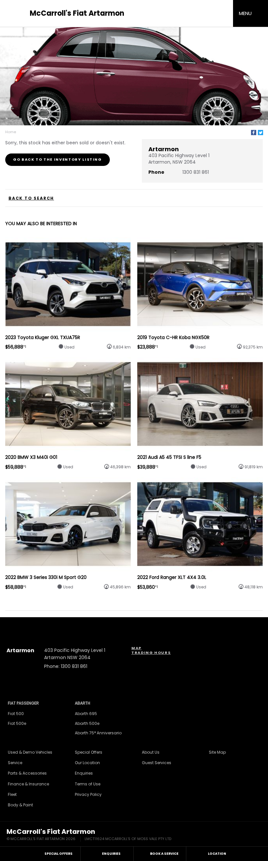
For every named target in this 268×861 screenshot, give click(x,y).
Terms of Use (87, 784)
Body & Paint (20, 805)
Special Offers (88, 752)
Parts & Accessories (27, 773)
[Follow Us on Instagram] (116, 624)
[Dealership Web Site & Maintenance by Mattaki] (249, 835)
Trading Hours (151, 652)
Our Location (87, 762)
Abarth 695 (86, 713)
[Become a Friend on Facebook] (152, 624)
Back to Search (31, 198)
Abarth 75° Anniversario (98, 733)
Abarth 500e (87, 723)
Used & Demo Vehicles (30, 752)
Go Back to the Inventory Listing (57, 159)
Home (10, 132)
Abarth (82, 703)
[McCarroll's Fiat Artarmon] (16, 13)
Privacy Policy (88, 794)
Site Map (217, 752)
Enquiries (84, 773)
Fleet (12, 794)
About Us (150, 752)
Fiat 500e (17, 723)
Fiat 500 (16, 713)
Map (136, 648)
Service (15, 762)
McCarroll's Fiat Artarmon (77, 13)
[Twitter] (260, 132)
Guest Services (156, 762)
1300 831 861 (195, 172)
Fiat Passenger (23, 703)
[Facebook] (253, 132)
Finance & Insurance (28, 784)
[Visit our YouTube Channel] (134, 624)
